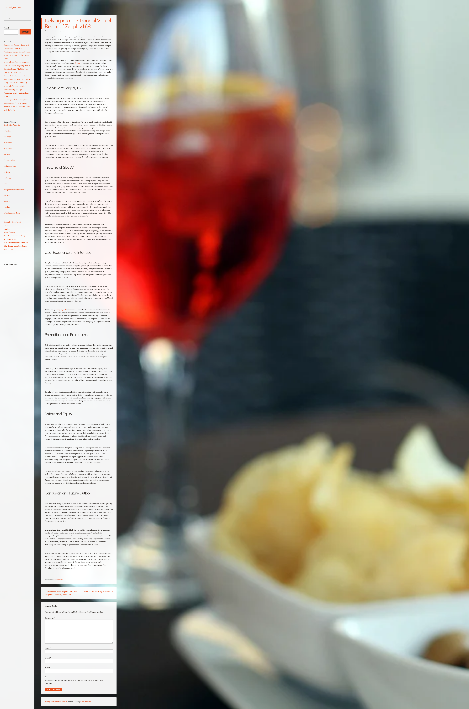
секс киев (7, 154)
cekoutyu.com (12, 7)
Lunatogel (7, 137)
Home (6, 14)
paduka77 (7, 178)
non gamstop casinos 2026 (14, 189)
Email (48, 658)
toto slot (7, 131)
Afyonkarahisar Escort (12, 213)
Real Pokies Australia (12, 125)
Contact (7, 18)
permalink (59, 580)
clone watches (9, 160)
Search (6, 28)
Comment (50, 618)
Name (48, 648)
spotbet (7, 207)
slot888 (7, 225)
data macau (8, 142)
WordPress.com (85, 702)
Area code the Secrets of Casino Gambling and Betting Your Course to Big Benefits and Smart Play (17, 79)
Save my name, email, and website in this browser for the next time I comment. (74, 681)
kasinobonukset (10, 166)
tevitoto (7, 172)
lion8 (5, 183)
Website (48, 667)
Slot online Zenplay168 (12, 222)
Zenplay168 (61, 309)
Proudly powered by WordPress (56, 702)
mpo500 (7, 201)
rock (68, 31)
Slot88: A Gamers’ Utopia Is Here (98, 591)
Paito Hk (7, 195)
